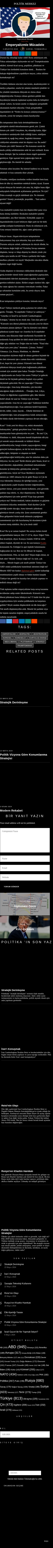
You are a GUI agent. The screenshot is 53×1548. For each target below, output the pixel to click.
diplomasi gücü (27, 571)
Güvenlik (22, 1365)
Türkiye (11, 1398)
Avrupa (13, 1352)
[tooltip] (3, 53)
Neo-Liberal (11, 642)
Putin (19, 1381)
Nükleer (22, 1375)
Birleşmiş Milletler (8, 1357)
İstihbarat (17, 1410)
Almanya (32, 1348)
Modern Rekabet (11, 810)
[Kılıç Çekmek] (25, 927)
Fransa (10, 1365)
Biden (40, 1353)
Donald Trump (11, 1361)
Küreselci (20, 638)
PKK (44, 1375)
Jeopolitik (24, 634)
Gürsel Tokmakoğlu (36, 49)
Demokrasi (32, 1357)
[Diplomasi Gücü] (25, 904)
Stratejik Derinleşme (14, 702)
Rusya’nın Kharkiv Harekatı (17, 1171)
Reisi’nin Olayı (9, 1105)
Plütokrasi (26, 642)
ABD (17, 1346)
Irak (41, 1365)
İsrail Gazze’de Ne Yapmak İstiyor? (21, 1332)
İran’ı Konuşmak (10, 1049)
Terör (25, 1392)
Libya (40, 1370)
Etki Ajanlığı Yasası (13, 1312)
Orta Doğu (33, 1375)
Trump (36, 1392)
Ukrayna (30, 1399)
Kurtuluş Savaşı (37, 638)
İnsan (31, 1405)
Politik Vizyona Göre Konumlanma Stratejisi (23, 756)
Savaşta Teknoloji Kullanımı (17, 1283)
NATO (8, 1374)
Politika (24, 41)
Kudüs (43, 543)
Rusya (34, 1380)
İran (40, 1405)
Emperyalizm (9, 634)
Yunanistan (43, 1399)
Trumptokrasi (24, 646)
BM (21, 1357)
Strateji (40, 642)
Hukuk (33, 1365)
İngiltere (20, 1405)
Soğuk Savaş (19, 1387)
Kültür (15, 1370)
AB (4, 1347)
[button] (46, 1434)
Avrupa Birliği (28, 1353)
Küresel (7, 638)
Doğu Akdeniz (28, 1361)
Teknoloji (12, 1392)
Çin (6, 1404)
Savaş (5, 1387)
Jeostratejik (40, 634)
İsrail (6, 1409)
